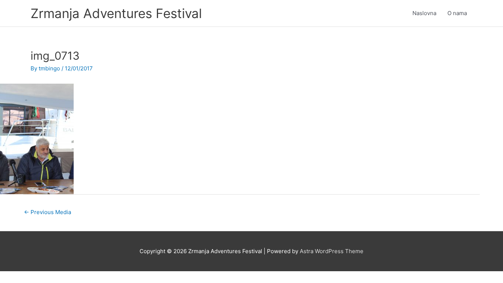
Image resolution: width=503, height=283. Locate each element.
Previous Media (47, 212)
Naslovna (424, 13)
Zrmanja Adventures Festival (116, 13)
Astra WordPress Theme (331, 251)
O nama (457, 13)
